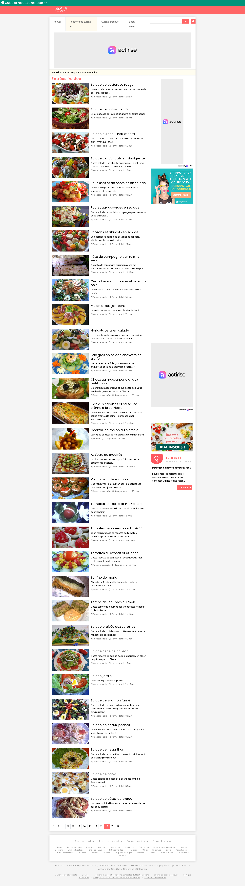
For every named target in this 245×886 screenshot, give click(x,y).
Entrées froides (91, 72)
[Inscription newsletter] (172, 437)
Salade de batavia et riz (109, 109)
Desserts (59, 850)
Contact (85, 875)
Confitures (129, 847)
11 (68, 826)
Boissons (102, 847)
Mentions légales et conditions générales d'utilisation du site (121, 875)
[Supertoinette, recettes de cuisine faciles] (60, 9)
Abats (59, 847)
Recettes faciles (84, 841)
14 (84, 826)
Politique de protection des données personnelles (116, 877)
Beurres (90, 847)
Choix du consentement (155, 877)
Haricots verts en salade (110, 330)
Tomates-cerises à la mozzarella (116, 504)
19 (112, 826)
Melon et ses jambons (108, 306)
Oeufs (169, 850)
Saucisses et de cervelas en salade (118, 183)
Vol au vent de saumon (109, 479)
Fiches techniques (137, 841)
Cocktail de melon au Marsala (115, 430)
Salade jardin (101, 676)
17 (101, 826)
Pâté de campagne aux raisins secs (115, 258)
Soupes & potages (123, 853)
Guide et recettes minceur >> (26, 3)
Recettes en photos (72, 72)
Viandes (153, 853)
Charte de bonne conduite (166, 875)
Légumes (156, 850)
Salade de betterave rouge (112, 84)
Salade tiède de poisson (109, 651)
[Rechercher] (185, 21)
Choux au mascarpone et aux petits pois (114, 381)
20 (118, 826)
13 (79, 826)
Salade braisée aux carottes (113, 626)
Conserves (144, 847)
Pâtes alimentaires (66, 853)
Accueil (57, 21)
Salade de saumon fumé (110, 700)
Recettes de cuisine (80, 21)
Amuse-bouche (74, 847)
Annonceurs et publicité (66, 875)
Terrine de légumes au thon (113, 602)
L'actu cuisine (132, 24)
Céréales (115, 847)
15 (90, 826)
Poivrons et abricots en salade (114, 232)
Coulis (184, 847)
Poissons (83, 853)
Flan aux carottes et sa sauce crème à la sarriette (114, 406)
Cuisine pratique (110, 21)
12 (73, 826)
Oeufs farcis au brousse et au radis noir (118, 283)
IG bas (145, 850)
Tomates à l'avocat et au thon (115, 553)
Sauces (106, 853)
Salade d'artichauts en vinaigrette (118, 158)
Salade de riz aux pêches (110, 725)
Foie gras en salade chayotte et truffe (116, 357)
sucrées (140, 853)
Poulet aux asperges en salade (115, 207)
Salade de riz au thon (107, 749)
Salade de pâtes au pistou (111, 798)
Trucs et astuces (162, 841)
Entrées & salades (76, 850)
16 (96, 826)
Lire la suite (184, 487)
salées (95, 853)
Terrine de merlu (104, 577)
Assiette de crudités (106, 455)
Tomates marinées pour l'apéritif (117, 528)
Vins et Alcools (168, 853)
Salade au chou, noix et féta (113, 134)
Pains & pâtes (182, 850)
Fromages (132, 850)
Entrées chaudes (97, 850)
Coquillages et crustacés (165, 847)
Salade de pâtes (104, 774)
